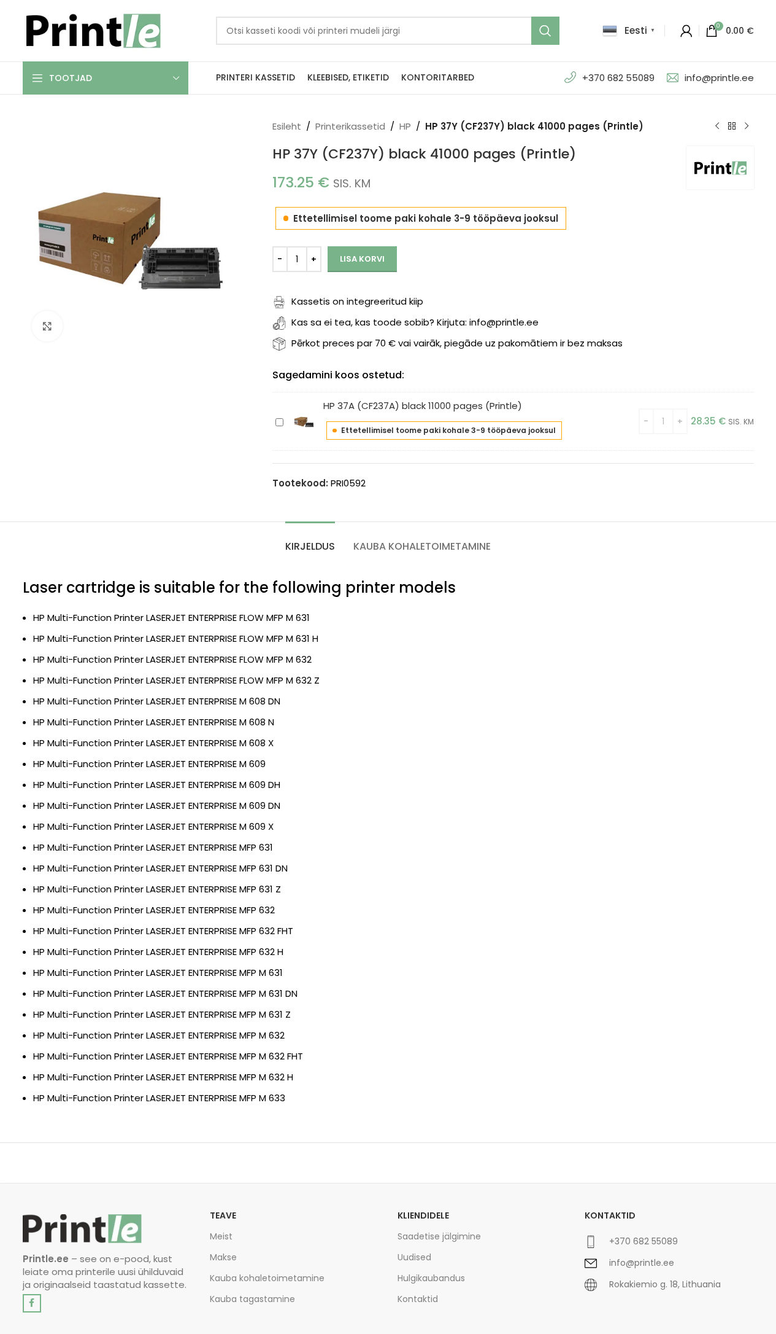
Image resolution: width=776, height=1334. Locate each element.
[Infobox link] (669, 1246)
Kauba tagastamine (252, 1299)
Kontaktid (418, 1299)
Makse (223, 1257)
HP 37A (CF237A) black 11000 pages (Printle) (422, 405)
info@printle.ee (719, 77)
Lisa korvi (362, 259)
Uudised (414, 1257)
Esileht (286, 126)
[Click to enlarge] (47, 326)
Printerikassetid (350, 126)
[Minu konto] (686, 30)
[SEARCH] (545, 31)
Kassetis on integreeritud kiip (357, 301)
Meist (221, 1236)
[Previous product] (717, 126)
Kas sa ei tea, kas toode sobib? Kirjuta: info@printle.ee (415, 322)
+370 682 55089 (618, 77)
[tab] (310, 540)
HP (405, 126)
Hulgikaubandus (431, 1278)
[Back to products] (731, 126)
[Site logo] (93, 29)
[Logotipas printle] (82, 1228)
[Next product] (746, 126)
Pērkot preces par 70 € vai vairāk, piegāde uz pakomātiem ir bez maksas (457, 343)
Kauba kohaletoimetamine (267, 1278)
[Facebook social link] (32, 1303)
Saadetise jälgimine (439, 1236)
